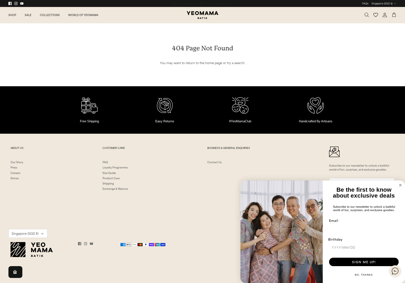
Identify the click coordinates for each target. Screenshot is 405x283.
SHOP (12, 15)
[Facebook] (10, 3)
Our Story (17, 162)
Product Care (111, 178)
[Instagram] (16, 3)
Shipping (108, 183)
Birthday (335, 239)
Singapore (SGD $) (382, 3)
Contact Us (214, 162)
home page (213, 62)
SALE (28, 15)
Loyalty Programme (115, 167)
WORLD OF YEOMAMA (83, 15)
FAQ (105, 162)
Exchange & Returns (115, 188)
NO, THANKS (364, 274)
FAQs (365, 3)
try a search (235, 62)
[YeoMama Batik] (202, 15)
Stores (15, 178)
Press (14, 167)
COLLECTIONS (50, 15)
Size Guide (109, 173)
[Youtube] (21, 3)
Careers (15, 173)
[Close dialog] (400, 185)
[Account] (384, 15)
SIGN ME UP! (364, 261)
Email (333, 220)
